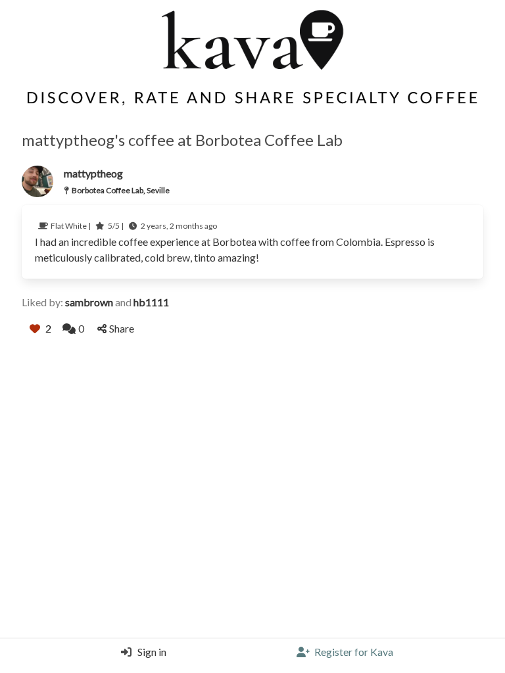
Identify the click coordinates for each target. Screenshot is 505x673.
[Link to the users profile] (37, 181)
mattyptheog (93, 173)
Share (121, 328)
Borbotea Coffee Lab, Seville (121, 190)
